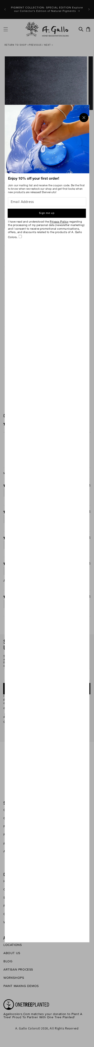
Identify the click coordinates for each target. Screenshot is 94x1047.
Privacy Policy (59, 221)
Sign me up (46, 213)
